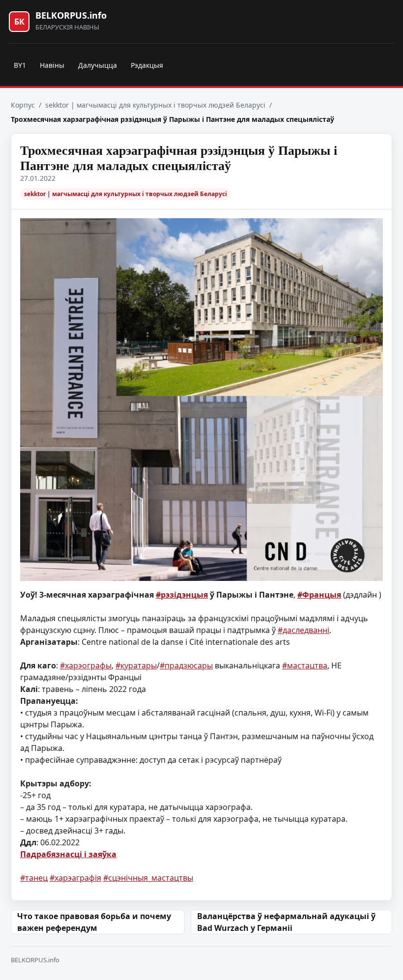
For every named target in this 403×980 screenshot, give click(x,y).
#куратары (136, 665)
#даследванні (303, 630)
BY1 (20, 65)
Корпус (23, 105)
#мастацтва (304, 665)
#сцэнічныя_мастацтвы (148, 877)
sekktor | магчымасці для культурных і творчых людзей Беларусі (155, 105)
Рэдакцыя (147, 65)
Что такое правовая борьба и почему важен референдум (94, 922)
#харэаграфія (75, 877)
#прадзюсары (186, 665)
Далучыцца (97, 65)
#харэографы (86, 665)
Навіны (52, 65)
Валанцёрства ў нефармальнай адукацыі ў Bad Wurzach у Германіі (286, 922)
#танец (34, 877)
